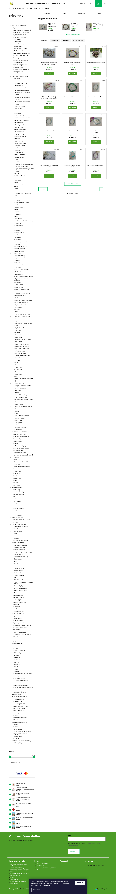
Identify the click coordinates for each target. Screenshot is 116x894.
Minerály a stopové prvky (20, 60)
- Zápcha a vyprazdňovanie (22, 355)
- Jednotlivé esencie (19, 609)
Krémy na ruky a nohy (20, 588)
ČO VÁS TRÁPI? (16, 81)
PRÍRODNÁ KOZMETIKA (18, 543)
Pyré (15, 536)
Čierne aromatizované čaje (21, 462)
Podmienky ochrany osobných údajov (19, 870)
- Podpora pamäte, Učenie (22, 242)
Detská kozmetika (18, 494)
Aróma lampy (17, 639)
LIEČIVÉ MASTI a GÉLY (18, 614)
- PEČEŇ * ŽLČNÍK (18, 287)
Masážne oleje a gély (20, 590)
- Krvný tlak (17, 330)
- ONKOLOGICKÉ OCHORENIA (21, 265)
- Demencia (17, 239)
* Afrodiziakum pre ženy (21, 88)
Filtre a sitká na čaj (18, 711)
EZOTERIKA (15, 724)
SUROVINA (16, 648)
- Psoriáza (17, 205)
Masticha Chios (18, 67)
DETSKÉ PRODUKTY (17, 487)
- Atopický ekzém (19, 207)
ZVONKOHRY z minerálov (20, 681)
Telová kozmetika (19, 580)
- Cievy (16, 325)
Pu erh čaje (16, 476)
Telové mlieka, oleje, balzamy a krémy (23, 583)
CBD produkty (17, 618)
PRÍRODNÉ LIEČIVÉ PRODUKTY (20, 25)
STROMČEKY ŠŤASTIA (19, 692)
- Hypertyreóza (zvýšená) (21, 346)
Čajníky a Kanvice (18, 699)
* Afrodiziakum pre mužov (21, 90)
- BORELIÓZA (17, 113)
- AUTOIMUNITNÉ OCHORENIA (21, 111)
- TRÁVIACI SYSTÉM (19, 351)
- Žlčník (16, 298)
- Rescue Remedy (18, 611)
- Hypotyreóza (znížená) (21, 344)
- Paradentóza (18, 402)
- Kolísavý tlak (18, 337)
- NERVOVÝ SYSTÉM (19, 249)
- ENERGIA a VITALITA (19, 176)
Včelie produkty (18, 72)
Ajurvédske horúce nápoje (21, 448)
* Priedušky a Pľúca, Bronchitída (23, 164)
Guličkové (17, 660)
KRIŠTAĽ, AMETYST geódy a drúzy (23, 687)
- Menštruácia (18, 420)
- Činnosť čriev (18, 369)
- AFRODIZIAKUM (18, 85)
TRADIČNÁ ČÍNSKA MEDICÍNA (20, 76)
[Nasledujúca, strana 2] (101, 189)
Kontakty (13, 877)
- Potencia (17, 312)
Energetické (17, 664)
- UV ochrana (18, 219)
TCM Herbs (16, 79)
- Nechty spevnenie (20, 388)
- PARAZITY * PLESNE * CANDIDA (22, 300)
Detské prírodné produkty (21, 492)
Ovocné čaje (17, 471)
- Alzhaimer (17, 237)
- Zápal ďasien (18, 404)
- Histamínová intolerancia (22, 358)
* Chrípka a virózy (19, 157)
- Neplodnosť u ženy (20, 418)
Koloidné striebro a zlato (20, 627)
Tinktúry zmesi (18, 51)
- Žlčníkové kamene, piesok (22, 293)
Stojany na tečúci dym (20, 734)
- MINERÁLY (16, 263)
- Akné (16, 209)
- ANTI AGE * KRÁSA (19, 106)
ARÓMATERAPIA (16, 630)
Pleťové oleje (18, 566)
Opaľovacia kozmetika (20, 545)
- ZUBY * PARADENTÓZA (20, 397)
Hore (43, 189)
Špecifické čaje (17, 441)
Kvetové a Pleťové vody (21, 557)
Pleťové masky (18, 570)
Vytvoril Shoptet (102, 889)
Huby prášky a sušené (20, 48)
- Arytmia (17, 332)
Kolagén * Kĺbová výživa (20, 55)
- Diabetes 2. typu (19, 146)
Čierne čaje (16, 459)
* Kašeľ (16, 159)
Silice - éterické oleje (19, 632)
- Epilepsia (17, 244)
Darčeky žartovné (17, 694)
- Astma (16, 104)
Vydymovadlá (17, 736)
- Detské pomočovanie (21, 125)
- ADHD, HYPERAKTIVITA (20, 83)
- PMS (15, 425)
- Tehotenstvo (18, 152)
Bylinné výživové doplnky (20, 28)
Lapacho (16, 483)
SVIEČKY (14, 641)
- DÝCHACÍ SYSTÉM (19, 155)
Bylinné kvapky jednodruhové (22, 30)
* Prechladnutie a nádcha (21, 162)
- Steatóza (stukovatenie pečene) (21, 290)
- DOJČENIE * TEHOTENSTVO (21, 148)
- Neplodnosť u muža (20, 305)
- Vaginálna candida (20, 427)
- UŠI (14, 381)
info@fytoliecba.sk (42, 864)
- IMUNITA (16, 183)
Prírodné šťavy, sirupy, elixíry (21, 520)
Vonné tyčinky (17, 729)
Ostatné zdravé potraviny (21, 540)
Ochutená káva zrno (19, 499)
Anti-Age (16, 563)
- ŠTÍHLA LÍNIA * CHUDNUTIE (21, 349)
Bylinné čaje (17, 473)
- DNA (15, 196)
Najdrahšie (66, 40)
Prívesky (16, 671)
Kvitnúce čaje (17, 439)
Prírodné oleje (17, 522)
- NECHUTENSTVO (18, 251)
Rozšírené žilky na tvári (20, 573)
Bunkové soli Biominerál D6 (21, 69)
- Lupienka (17, 212)
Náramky (17, 657)
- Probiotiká (17, 39)
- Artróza (16, 189)
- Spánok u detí (18, 127)
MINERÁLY (16, 646)
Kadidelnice (16, 727)
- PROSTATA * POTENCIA (20, 302)
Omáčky (16, 538)
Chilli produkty (17, 531)
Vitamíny (16, 58)
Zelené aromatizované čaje (21, 466)
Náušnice (16, 655)
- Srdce (16, 321)
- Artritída (17, 191)
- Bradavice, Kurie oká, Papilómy (23, 221)
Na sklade (15, 763)
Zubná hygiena (17, 600)
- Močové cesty (18, 274)
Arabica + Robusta (18, 508)
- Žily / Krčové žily (19, 328)
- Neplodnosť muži (19, 258)
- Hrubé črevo (18, 374)
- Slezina (16, 411)
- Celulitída (17, 223)
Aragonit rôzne (17, 690)
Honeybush (16, 485)
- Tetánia (17, 200)
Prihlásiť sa (73, 851)
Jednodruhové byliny (19, 446)
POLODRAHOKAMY (17, 644)
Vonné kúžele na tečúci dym (22, 731)
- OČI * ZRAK (17, 267)
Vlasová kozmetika (19, 547)
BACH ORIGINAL (16, 607)
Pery (15, 577)
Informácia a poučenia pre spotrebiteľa (18, 882)
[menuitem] (38, 3)
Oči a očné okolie (19, 568)
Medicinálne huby (18, 44)
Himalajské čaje (18, 450)
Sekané (16, 662)
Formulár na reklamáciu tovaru (19, 873)
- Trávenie (17, 360)
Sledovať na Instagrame (97, 865)
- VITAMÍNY (16, 260)
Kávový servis (17, 720)
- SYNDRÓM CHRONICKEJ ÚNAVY (22, 339)
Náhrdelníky (17, 653)
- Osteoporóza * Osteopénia (22, 193)
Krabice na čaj (17, 701)
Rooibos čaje (17, 478)
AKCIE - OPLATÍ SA (17, 74)
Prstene (16, 669)
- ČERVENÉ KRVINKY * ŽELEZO (21, 118)
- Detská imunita (19, 132)
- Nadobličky (17, 282)
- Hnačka (16, 362)
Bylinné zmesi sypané (19, 434)
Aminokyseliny (17, 62)
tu (51, 885)
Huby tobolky (18, 46)
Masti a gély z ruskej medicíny (22, 625)
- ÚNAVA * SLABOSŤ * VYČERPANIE (23, 379)
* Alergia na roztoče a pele (22, 97)
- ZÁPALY (16, 392)
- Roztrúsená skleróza (20, 246)
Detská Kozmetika (18, 597)
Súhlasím (80, 883)
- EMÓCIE (16, 173)
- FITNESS (16, 178)
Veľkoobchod (14, 879)
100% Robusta (17, 515)
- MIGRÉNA (16, 230)
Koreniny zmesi (18, 529)
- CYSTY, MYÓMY (18, 116)
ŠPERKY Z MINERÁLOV (19, 650)
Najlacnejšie (55, 40)
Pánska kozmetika (18, 595)
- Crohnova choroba (20, 372)
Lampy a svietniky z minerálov (22, 683)
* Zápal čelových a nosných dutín (24, 169)
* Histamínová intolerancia (22, 102)
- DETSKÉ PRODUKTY (19, 122)
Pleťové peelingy (19, 575)
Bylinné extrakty (18, 620)
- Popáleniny (17, 214)
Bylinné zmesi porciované (21, 436)
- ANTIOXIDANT (17, 109)
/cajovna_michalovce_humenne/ (46, 868)
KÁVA (13, 496)
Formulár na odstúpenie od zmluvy (18, 865)
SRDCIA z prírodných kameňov (22, 674)
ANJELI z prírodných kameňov (22, 676)
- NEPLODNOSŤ (17, 253)
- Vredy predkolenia (20, 143)
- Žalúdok (17, 413)
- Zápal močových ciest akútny (23, 276)
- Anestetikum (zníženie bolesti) (23, 399)
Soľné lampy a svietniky (20, 685)
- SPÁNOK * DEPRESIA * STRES (21, 314)
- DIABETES (16, 139)
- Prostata (17, 309)
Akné (15, 561)
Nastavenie (37, 890)
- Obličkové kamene (20, 272)
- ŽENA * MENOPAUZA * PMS (21, 416)
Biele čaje (16, 469)
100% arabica (17, 501)
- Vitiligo (16, 216)
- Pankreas (17, 409)
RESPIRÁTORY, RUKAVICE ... (19, 722)
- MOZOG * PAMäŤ (19, 232)
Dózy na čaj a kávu (19, 708)
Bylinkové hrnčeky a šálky (20, 706)
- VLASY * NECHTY (18, 383)
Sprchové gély (18, 586)
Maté (15, 480)
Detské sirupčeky (17, 743)
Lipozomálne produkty (20, 65)
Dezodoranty (18, 593)
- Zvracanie (17, 365)
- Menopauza (18, 423)
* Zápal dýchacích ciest (21, 166)
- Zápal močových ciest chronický (21, 279)
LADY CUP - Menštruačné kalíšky (21, 741)
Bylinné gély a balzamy (20, 623)
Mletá (15, 506)
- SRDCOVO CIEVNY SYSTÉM (21, 316)
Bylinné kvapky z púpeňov (21, 32)
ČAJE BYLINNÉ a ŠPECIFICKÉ (19, 432)
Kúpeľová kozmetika (19, 602)
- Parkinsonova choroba (21, 235)
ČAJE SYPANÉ (15, 457)
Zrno (15, 503)
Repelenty (16, 604)
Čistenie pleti (18, 559)
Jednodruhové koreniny (21, 527)
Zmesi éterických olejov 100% (22, 634)
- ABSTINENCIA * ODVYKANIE (21, 92)
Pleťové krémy (18, 554)
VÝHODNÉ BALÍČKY (17, 738)
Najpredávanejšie (78, 40)
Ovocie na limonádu (19, 453)
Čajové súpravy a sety (20, 704)
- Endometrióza (18, 429)
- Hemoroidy (17, 335)
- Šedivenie (17, 390)
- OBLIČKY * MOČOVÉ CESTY (21, 269)
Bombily (15, 715)
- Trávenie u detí (19, 134)
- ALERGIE (16, 95)
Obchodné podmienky (17, 868)
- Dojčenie (17, 150)
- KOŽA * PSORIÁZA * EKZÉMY (21, 202)
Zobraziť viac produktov (72, 34)
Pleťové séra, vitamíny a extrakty (24, 552)
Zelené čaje (16, 464)
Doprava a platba (15, 875)
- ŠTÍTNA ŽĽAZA (17, 342)
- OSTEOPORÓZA (18, 285)
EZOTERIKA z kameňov (20, 678)
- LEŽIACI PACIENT (18, 226)
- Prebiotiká (17, 42)
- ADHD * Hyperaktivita (20, 129)
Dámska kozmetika (19, 550)
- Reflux (16, 376)
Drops (15, 533)
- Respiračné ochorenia (21, 136)
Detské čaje (16, 490)
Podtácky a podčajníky (20, 718)
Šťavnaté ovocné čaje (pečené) (23, 455)
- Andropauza (18, 307)
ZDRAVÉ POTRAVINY (17, 517)
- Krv (15, 319)
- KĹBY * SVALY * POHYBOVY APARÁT (21, 185)
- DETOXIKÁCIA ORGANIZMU (21, 120)
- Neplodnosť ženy (19, 256)
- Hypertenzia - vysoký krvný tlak (23, 323)
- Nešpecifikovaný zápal (21, 395)
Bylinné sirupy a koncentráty (21, 53)
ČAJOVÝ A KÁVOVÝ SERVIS (19, 697)
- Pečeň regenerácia (20, 295)
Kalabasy (16, 713)
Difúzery (15, 637)
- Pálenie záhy (18, 367)
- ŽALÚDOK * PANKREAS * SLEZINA (22, 406)
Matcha (15, 443)
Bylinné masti (17, 616)
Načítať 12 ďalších (72, 184)
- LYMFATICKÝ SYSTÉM (19, 228)
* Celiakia (16, 99)
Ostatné (16, 667)
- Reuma (16, 198)
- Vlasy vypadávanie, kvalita (22, 386)
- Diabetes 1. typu (19, 141)
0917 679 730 (41, 866)
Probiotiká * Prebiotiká (19, 37)
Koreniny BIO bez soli (19, 524)
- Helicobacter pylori (20, 353)
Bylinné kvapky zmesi (19, 35)
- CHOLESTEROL (18, 180)
